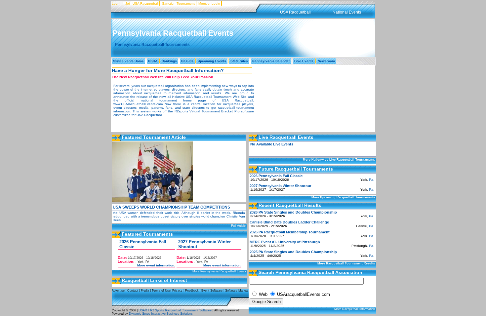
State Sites (239, 61)
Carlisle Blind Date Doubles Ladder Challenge (289, 222)
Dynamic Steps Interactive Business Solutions (160, 313)
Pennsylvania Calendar (271, 61)
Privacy (177, 290)
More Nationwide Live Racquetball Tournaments (339, 159)
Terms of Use (161, 290)
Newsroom (326, 61)
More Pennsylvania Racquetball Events (219, 271)
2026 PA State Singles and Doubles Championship (293, 212)
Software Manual (236, 290)
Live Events (303, 61)
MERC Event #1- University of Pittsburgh (285, 242)
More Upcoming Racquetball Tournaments (343, 197)
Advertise (118, 290)
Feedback (192, 290)
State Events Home (128, 61)
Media (145, 290)
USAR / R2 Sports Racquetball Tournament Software (175, 310)
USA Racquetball (295, 12)
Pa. (371, 179)
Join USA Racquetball (141, 3)
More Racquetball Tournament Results (346, 263)
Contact (132, 290)
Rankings (169, 61)
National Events (347, 12)
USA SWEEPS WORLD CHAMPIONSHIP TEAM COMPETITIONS (171, 207)
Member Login (209, 3)
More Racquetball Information (354, 309)
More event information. (156, 265)
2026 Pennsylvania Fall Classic (276, 176)
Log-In (117, 3)
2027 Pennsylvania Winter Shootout (280, 186)
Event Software (212, 290)
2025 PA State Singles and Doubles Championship (293, 252)
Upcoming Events (212, 61)
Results (187, 61)
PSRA (152, 61)
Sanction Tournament (178, 3)
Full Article (238, 225)
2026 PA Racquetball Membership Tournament (290, 232)
